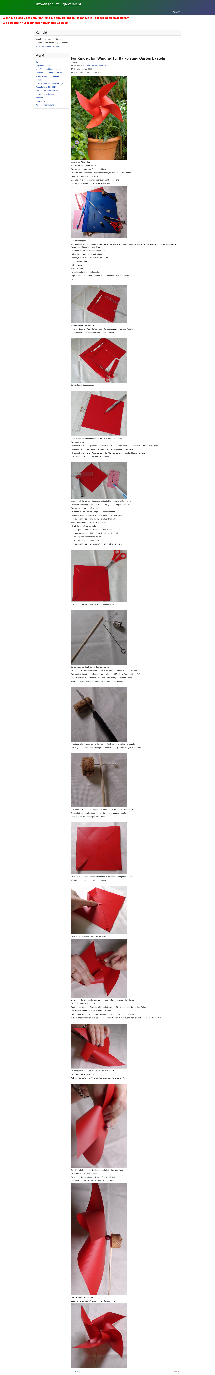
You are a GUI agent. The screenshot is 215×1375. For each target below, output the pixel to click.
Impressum (40, 101)
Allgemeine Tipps (42, 65)
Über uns (39, 98)
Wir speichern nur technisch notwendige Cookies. (35, 22)
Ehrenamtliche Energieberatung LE (50, 73)
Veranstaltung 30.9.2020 (45, 87)
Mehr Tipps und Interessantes (47, 69)
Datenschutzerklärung (44, 105)
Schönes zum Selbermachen (47, 76)
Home (38, 62)
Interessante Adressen (44, 94)
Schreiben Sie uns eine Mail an (48, 39)
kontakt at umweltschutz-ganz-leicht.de (52, 43)
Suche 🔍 (177, 12)
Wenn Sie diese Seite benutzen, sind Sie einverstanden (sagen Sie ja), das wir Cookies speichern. (66, 17)
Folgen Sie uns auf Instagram (47, 46)
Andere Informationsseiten (46, 90)
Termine (38, 80)
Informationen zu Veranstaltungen (49, 83)
